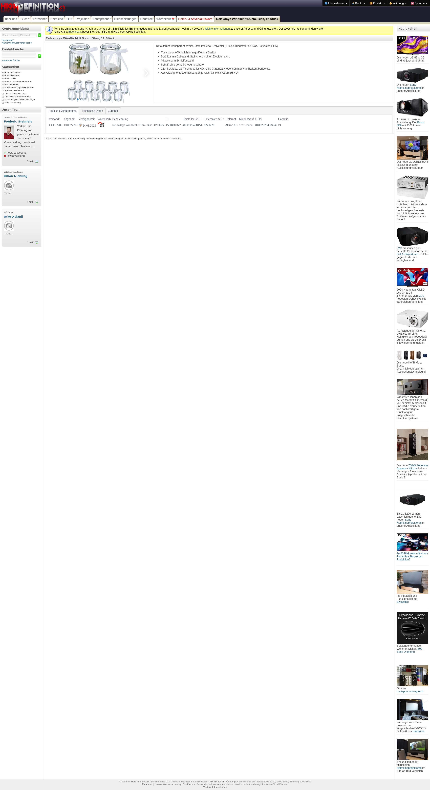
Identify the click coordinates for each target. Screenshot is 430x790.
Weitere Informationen (215, 787)
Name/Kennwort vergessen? (17, 42)
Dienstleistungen (125, 19)
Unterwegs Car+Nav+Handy (18, 96)
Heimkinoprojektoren (409, 767)
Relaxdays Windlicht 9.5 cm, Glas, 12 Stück (247, 19)
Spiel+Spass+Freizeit (14, 90)
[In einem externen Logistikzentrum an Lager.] (80, 125)
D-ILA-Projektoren (407, 254)
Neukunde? (8, 40)
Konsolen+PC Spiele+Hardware (19, 87)
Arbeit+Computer (12, 72)
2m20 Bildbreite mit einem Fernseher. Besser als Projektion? (412, 556)
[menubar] (376, 3)
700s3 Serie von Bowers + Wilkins (412, 467)
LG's (421, 295)
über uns (11, 19)
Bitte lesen (74, 31)
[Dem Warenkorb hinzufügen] (101, 126)
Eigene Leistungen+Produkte (18, 81)
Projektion (82, 19)
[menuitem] (336, 3)
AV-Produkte (10, 78)
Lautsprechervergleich (410, 691)
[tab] (62, 110)
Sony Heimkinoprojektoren (409, 86)
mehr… (30, 146)
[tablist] (219, 120)
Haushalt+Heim (12, 84)
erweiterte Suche (11, 60)
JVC (399, 248)
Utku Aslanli (13, 216)
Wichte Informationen (217, 28)
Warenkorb (164, 19)
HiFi (69, 19)
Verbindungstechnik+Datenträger (20, 99)
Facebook (147, 784)
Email (30, 161)
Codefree (146, 19)
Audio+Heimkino (12, 75)
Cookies (187, 784)
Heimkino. (419, 731)
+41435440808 (216, 781)
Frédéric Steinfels (18, 121)
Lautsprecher (102, 19)
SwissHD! (403, 601)
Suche (25, 19)
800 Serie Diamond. (409, 650)
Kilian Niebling (15, 176)
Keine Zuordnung (13, 103)
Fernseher (40, 19)
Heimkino (56, 19)
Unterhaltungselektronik (16, 93)
